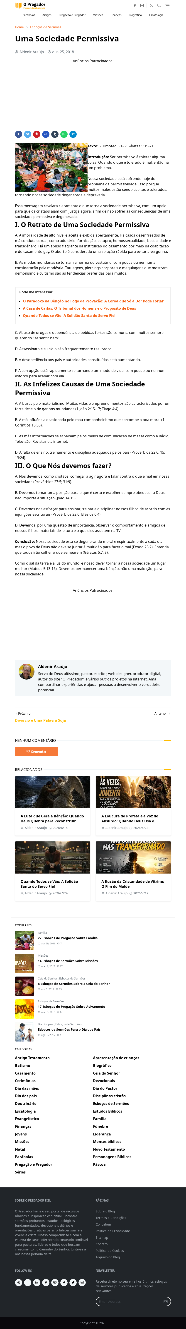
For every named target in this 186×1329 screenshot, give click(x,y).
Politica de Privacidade (113, 1231)
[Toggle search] (159, 5)
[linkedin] (36, 1282)
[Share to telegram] (73, 134)
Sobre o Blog (105, 1211)
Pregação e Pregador (72, 15)
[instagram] (142, 5)
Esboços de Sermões (72, 978)
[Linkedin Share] (45, 134)
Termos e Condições (111, 1218)
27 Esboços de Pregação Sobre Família (68, 938)
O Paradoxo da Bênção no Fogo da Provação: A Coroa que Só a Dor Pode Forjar (93, 301)
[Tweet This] (27, 134)
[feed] (27, 1282)
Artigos (46, 15)
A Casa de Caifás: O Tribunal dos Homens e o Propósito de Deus (79, 308)
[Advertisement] (93, 99)
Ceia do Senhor (48, 978)
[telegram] (18, 1282)
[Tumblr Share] (55, 134)
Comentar (38, 751)
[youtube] (55, 1282)
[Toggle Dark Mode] (151, 5)
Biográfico (135, 15)
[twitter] (73, 1282)
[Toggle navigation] (167, 6)
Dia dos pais (46, 1024)
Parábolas (28, 15)
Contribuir (103, 1224)
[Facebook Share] (18, 134)
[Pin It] (36, 134)
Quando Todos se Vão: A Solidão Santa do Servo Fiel (69, 315)
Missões (98, 15)
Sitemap (102, 1237)
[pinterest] (45, 1282)
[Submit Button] (166, 1301)
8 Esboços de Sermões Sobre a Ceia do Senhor (74, 984)
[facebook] (134, 5)
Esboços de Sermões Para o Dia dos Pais (69, 1029)
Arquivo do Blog (108, 1257)
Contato (102, 1244)
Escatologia (156, 15)
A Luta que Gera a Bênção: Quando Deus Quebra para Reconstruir (52, 819)
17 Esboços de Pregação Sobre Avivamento (71, 1006)
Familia (42, 933)
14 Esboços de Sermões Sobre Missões (68, 961)
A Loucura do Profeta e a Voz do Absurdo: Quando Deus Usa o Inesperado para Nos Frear (129, 821)
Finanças (116, 15)
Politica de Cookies (110, 1250)
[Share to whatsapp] (64, 134)
